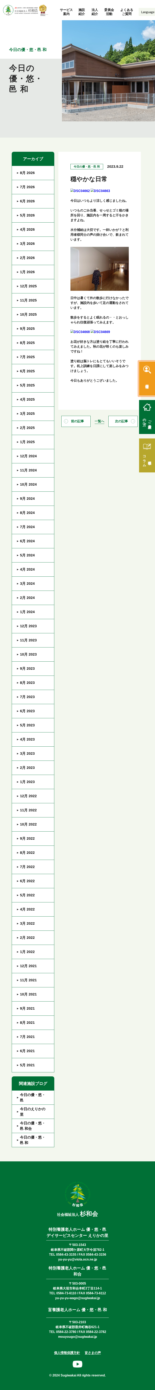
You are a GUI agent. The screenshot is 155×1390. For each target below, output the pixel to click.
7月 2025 (27, 357)
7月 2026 (27, 187)
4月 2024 (27, 569)
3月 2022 (27, 923)
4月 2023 (27, 739)
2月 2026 (27, 258)
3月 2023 (27, 753)
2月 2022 (27, 938)
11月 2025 (28, 300)
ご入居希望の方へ (147, 420)
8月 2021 (27, 1023)
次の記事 (121, 421)
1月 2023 (27, 782)
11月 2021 (28, 980)
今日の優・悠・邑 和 (32, 1140)
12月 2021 (28, 966)
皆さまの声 (93, 1352)
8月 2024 (27, 513)
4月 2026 (27, 229)
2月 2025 (27, 428)
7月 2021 (27, 1037)
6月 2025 (27, 371)
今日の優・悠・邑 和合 (32, 1126)
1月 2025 (27, 442)
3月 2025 (27, 414)
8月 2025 (27, 343)
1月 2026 (27, 272)
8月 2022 (27, 853)
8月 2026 (27, 173)
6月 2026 (27, 201)
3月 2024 (27, 583)
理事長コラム (147, 459)
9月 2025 (27, 329)
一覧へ (99, 421)
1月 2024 (27, 612)
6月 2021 (27, 1051)
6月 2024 (27, 541)
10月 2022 (28, 824)
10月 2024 (28, 484)
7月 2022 (27, 867)
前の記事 (77, 421)
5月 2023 (27, 725)
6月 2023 (27, 711)
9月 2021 (27, 1008)
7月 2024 (27, 527)
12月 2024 (28, 456)
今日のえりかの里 (32, 1111)
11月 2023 (28, 640)
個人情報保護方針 (67, 1352)
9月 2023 (27, 668)
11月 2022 (28, 810)
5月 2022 (27, 895)
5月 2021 (27, 1065)
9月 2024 (27, 499)
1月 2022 (27, 952)
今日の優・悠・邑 (32, 1097)
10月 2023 (28, 654)
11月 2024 (28, 470)
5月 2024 (27, 555)
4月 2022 (27, 909)
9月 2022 (27, 838)
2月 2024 (27, 598)
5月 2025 (27, 385)
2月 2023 (27, 768)
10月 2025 (28, 314)
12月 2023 (28, 626)
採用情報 (147, 382)
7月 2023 (27, 697)
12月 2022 (28, 796)
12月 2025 (28, 286)
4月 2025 (27, 399)
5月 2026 (27, 215)
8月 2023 (27, 683)
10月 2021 (28, 994)
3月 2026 (27, 244)
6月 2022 (27, 881)
